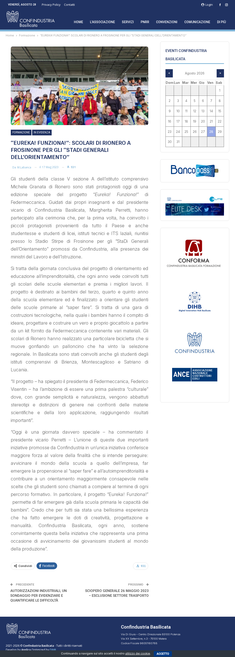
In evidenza (42, 132)
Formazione (21, 132)
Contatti (69, 5)
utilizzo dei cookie (137, 653)
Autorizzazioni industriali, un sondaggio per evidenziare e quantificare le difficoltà (38, 595)
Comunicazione (197, 22)
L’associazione (102, 22)
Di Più (221, 22)
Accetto (163, 653)
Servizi (128, 22)
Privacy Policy (51, 5)
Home (78, 22)
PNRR (145, 22)
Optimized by (35, 650)
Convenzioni (166, 22)
